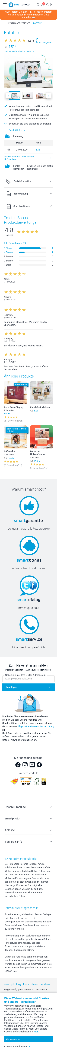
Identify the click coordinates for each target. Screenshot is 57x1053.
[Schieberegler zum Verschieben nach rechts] (48, 96)
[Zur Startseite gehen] (19, 4)
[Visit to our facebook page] (18, 764)
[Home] (4, 23)
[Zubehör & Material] (41, 392)
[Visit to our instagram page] (25, 764)
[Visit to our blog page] (32, 764)
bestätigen (11, 687)
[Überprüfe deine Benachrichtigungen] (47, 4)
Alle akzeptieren (13, 1039)
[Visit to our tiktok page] (39, 764)
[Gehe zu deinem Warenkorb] (51, 4)
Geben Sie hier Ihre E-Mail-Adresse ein (25, 675)
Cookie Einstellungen (15, 1046)
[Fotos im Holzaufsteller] (41, 436)
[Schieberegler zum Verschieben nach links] (8, 96)
